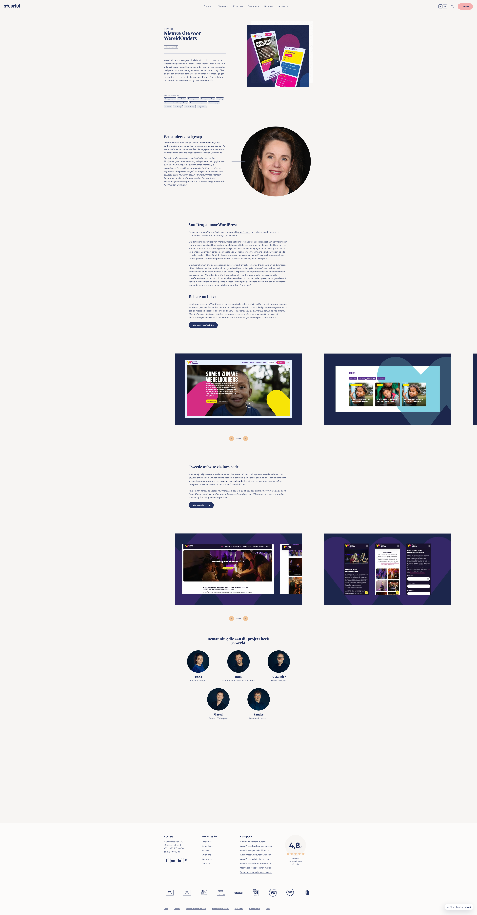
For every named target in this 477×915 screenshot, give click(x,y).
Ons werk (208, 6)
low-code (241, 490)
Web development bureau (252, 841)
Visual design (190, 107)
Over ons (252, 6)
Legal (166, 909)
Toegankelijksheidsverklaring (196, 909)
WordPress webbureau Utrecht (255, 854)
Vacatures (268, 6)
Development (193, 99)
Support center (254, 909)
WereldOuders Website (203, 325)
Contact (206, 863)
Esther (167, 145)
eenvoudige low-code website (231, 481)
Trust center (239, 909)
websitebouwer (206, 142)
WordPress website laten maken (256, 863)
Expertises (238, 6)
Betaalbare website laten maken (256, 872)
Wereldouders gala (201, 505)
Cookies (177, 909)
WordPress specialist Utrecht (254, 850)
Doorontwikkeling (207, 99)
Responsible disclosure (220, 909)
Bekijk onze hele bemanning (238, 734)
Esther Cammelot (211, 77)
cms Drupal (244, 232)
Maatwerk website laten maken (255, 867)
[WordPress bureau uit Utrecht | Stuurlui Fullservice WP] (12, 5)
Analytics (181, 99)
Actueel (281, 6)
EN (445, 6)
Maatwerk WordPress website (176, 103)
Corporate (201, 107)
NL (440, 6)
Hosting (220, 99)
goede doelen (214, 145)
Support (168, 107)
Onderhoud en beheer (198, 103)
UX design (178, 107)
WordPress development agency (256, 846)
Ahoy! (460, 907)
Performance (214, 103)
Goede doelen (170, 99)
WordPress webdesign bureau (254, 859)
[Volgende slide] (245, 438)
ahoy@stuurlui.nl (250, 765)
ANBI (268, 909)
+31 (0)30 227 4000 (228, 765)
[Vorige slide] (231, 438)
